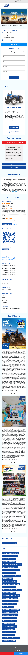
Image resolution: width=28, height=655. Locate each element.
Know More (13, 127)
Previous (2, 112)
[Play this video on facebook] (14, 412)
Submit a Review (7, 224)
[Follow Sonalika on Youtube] (17, 650)
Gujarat (12, 282)
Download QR (5, 249)
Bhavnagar (12, 283)
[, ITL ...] (14, 481)
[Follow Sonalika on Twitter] (13, 650)
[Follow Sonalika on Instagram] (15, 650)
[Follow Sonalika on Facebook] (8, 650)
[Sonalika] (6, 5)
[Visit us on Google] (10, 650)
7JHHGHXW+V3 (5, 257)
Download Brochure (14, 131)
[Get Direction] (14, 259)
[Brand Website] (20, 650)
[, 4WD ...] (14, 334)
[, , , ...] (14, 412)
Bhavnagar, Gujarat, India (7, 259)
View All (15, 224)
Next (26, 112)
